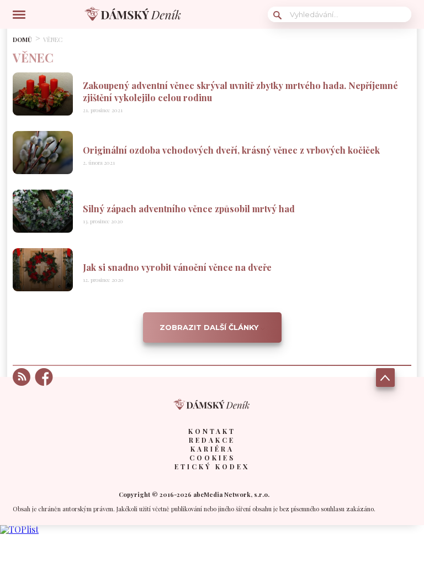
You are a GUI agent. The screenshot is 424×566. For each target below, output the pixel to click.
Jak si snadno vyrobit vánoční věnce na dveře (177, 267)
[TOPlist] (19, 529)
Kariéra (212, 448)
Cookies (212, 457)
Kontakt (212, 431)
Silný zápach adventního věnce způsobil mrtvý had (189, 208)
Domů (22, 39)
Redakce (212, 440)
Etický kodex (212, 466)
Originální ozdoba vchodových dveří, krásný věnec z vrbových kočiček (231, 150)
